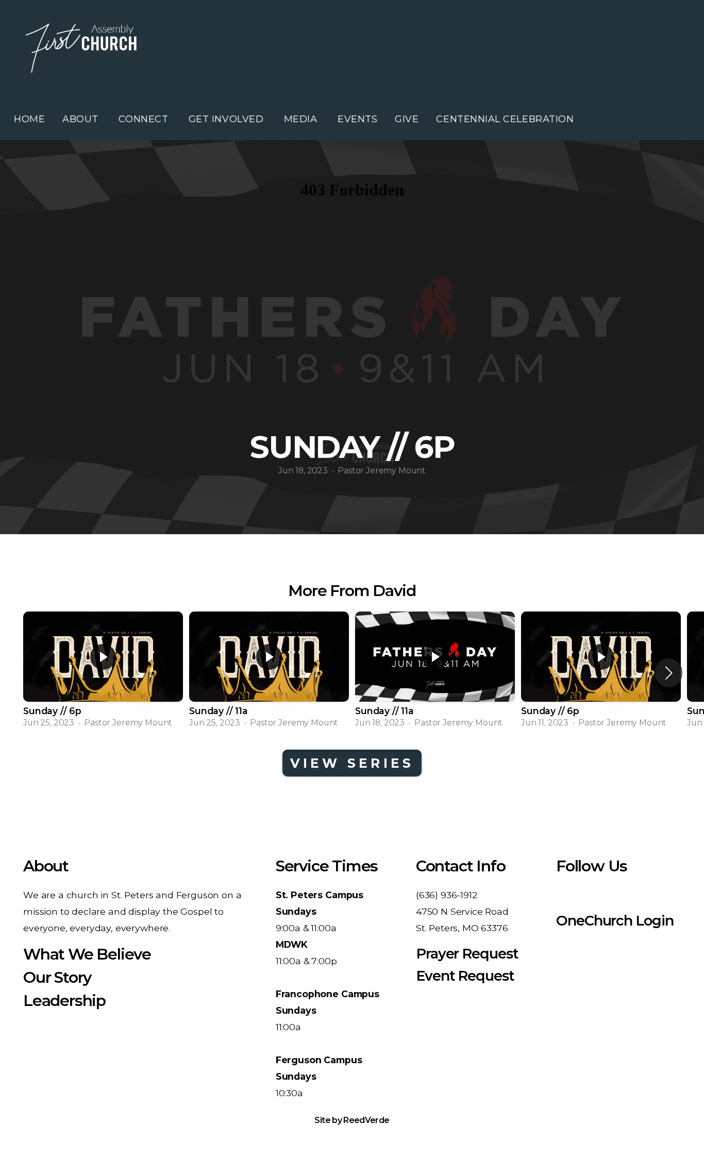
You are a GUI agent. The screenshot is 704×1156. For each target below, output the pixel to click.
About (81, 119)
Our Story (57, 977)
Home (29, 119)
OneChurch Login (615, 920)
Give (406, 119)
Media (302, 119)
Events (357, 119)
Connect (145, 119)
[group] (103, 673)
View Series (352, 763)
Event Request (465, 975)
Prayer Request (467, 953)
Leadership (64, 1000)
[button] (669, 673)
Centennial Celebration (505, 119)
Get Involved (227, 119)
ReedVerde (366, 1120)
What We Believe (87, 954)
